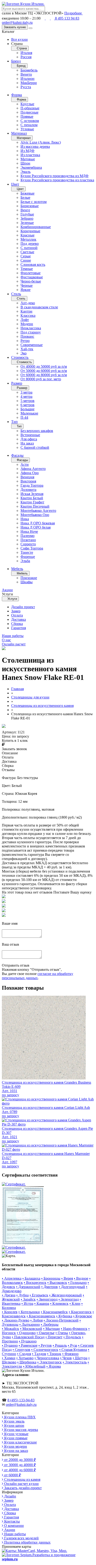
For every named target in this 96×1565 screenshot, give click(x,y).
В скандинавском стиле (39, 307)
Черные (27, 285)
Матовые (28, 159)
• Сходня (24, 1354)
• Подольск (72, 1337)
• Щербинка (26, 1362)
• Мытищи (51, 1329)
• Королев (9, 1312)
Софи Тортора (32, 548)
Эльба (25, 561)
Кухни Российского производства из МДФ (55, 176)
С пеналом (29, 125)
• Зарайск (28, 1299)
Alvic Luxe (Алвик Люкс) (41, 142)
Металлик (28, 239)
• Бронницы (50, 1278)
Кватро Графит (32, 502)
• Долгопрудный (72, 1287)
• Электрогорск (49, 1362)
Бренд (16, 61)
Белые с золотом (34, 202)
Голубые (27, 214)
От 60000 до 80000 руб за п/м (44, 375)
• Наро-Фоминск (74, 1329)
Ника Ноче (29, 531)
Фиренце (28, 557)
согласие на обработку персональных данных (37, 976)
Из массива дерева (35, 146)
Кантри (26, 311)
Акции (9, 1530)
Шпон (25, 163)
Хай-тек (27, 349)
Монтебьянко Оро (35, 515)
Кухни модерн (15, 1446)
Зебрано (27, 218)
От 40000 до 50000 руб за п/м (44, 366)
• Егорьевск (39, 1295)
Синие (26, 260)
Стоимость (19, 357)
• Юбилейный (34, 1366)
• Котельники (29, 1312)
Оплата (17, 615)
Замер (16, 611)
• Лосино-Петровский (61, 1320)
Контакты (11, 1521)
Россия (26, 57)
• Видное (81, 1278)
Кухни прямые (15, 1438)
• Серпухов (21, 1350)
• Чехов (66, 1358)
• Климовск (59, 1303)
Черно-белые (31, 281)
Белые (25, 197)
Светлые (27, 252)
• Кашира (41, 1303)
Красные (27, 235)
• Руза (72, 1345)
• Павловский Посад (28, 1337)
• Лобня (36, 1320)
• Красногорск (80, 1312)
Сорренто (28, 544)
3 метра (26, 392)
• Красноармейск (54, 1312)
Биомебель (29, 70)
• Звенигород (47, 1299)
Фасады (17, 455)
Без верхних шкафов (37, 431)
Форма (16, 95)
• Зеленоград (68, 1299)
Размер (16, 383)
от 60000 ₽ (12, 1475)
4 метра (26, 396)
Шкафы (27, 582)
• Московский (31, 1329)
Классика (28, 315)
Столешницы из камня (21, 1479)
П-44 (24, 417)
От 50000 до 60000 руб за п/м (44, 371)
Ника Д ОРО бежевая (38, 523)
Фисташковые (32, 277)
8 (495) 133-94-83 (20, 1400)
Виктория (28, 481)
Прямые (27, 116)
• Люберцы (49, 1324)
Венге (25, 210)
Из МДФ (27, 151)
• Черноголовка (46, 1358)
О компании (13, 1526)
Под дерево (30, 244)
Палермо (27, 536)
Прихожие (29, 578)
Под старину (31, 332)
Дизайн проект (23, 607)
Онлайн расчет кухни (21, 1484)
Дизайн (9, 1496)
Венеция (27, 477)
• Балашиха (31, 1278)
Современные (32, 345)
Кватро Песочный (35, 506)
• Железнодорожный (65, 1295)
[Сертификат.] (14, 1184)
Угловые (27, 129)
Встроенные (30, 435)
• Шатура (80, 1358)
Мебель (17, 569)
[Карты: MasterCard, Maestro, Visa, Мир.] (34, 1551)
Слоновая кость (33, 264)
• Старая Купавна (73, 1350)
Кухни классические (20, 1442)
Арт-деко (28, 303)
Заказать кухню (15, 27)
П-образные (30, 108)
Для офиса (29, 439)
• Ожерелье (46, 1333)
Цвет (15, 184)
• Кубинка (64, 1316)
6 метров (27, 405)
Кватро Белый (32, 498)
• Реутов (45, 1345)
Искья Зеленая (32, 494)
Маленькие (29, 413)
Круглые (27, 104)
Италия (26, 53)
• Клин (74, 1303)
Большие (27, 409)
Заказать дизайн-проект (22, 1488)
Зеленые (27, 223)
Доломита (28, 490)
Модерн (27, 324)
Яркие (26, 290)
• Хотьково (25, 1358)
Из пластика (30, 155)
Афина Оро (30, 473)
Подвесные (29, 112)
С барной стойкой (35, 447)
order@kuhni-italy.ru (17, 22)
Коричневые (30, 231)
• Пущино (10, 1345)
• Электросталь (75, 1362)
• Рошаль (60, 1345)
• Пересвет (53, 1337)
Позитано (28, 540)
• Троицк (54, 1354)
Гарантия (18, 628)
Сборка (17, 624)
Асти (25, 464)
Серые (26, 256)
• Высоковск (57, 1283)
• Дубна (22, 1295)
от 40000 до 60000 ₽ (19, 1470)
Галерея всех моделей (21, 1538)
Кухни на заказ (15, 1451)
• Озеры (61, 1333)
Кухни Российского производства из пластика (57, 180)
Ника (25, 519)
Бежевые (27, 193)
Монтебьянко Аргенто (38, 511)
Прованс (27, 336)
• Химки (8, 1358)
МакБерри (29, 83)
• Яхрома (53, 1366)
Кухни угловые (15, 1434)
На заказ (27, 443)
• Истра (27, 1303)
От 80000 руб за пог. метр (41, 379)
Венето (26, 74)
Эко (24, 353)
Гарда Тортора (32, 485)
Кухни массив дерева (20, 1430)
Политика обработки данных (27, 1542)
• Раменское (28, 1345)
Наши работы (14, 1534)
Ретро (25, 341)
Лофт (25, 320)
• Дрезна (8, 1295)
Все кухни (19, 39)
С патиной (29, 248)
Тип (14, 422)
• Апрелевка (11, 1278)
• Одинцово (26, 1333)
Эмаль (26, 172)
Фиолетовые (31, 273)
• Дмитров (49, 1287)
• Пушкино (28, 1341)
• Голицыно (77, 1283)
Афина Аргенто (33, 469)
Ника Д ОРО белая (36, 527)
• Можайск (10, 1329)
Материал (19, 133)
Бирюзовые (30, 206)
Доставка (18, 619)
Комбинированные (36, 227)
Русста (26, 87)
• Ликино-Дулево (15, 1320)
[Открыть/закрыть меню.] (30, 28)
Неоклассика (31, 328)
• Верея (67, 1278)
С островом (30, 121)
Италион (27, 79)
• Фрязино (70, 1354)
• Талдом (39, 1354)
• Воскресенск (35, 1283)
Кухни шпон (13, 1425)
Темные (27, 269)
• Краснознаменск (41, 1316)
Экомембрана (31, 167)
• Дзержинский (28, 1287)
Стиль (16, 294)
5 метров (27, 401)
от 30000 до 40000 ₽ (19, 1465)
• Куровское (82, 1316)
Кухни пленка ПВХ (19, 1417)
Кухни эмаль (13, 1421)
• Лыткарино (29, 1324)
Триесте (27, 552)
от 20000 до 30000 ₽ (19, 1460)
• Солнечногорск (44, 1350)
